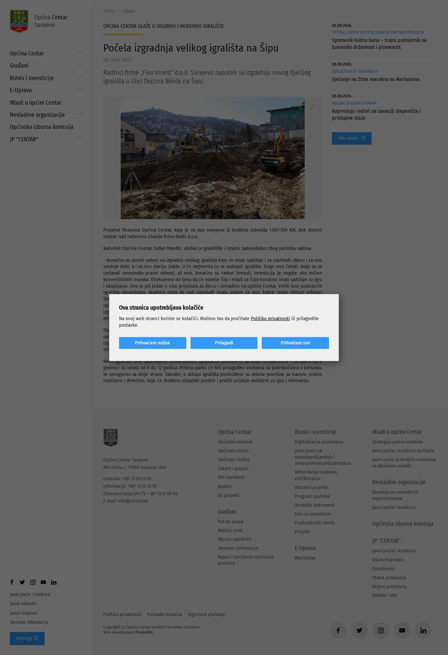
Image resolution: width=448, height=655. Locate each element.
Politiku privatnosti (270, 318)
